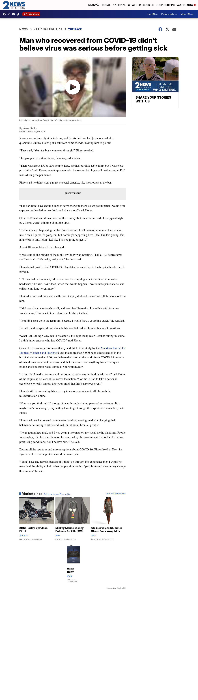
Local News (153, 14)
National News (187, 14)
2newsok (9, 14)
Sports (148, 5)
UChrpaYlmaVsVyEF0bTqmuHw (14, 14)
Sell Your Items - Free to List (57, 494)
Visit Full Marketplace (116, 494)
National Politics (48, 29)
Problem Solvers (169, 14)
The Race (75, 29)
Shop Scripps (165, 5)
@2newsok (19, 14)
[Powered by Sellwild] (121, 588)
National (119, 5)
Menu (92, 5)
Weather (134, 5)
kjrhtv (5, 14)
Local (106, 5)
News (23, 29)
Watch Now (185, 5)
